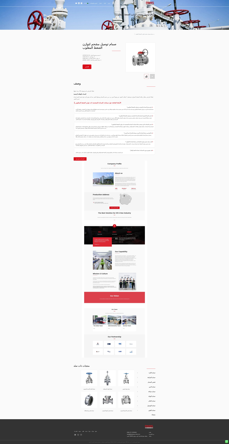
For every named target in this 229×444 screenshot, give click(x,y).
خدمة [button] (109, 3)
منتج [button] (121, 3)
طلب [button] (105, 3)
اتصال (100, 3)
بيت (125, 3)
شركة (93, 431)
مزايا (113, 3)
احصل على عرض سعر (80, 158)
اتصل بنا (75, 431)
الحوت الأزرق (91, 442)
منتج (96, 431)
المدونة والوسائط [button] (93, 3)
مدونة (80, 431)
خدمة (86, 431)
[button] (86, 3)
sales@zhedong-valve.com (133, 434)
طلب (83, 431)
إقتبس (87, 67)
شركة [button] (117, 3)
